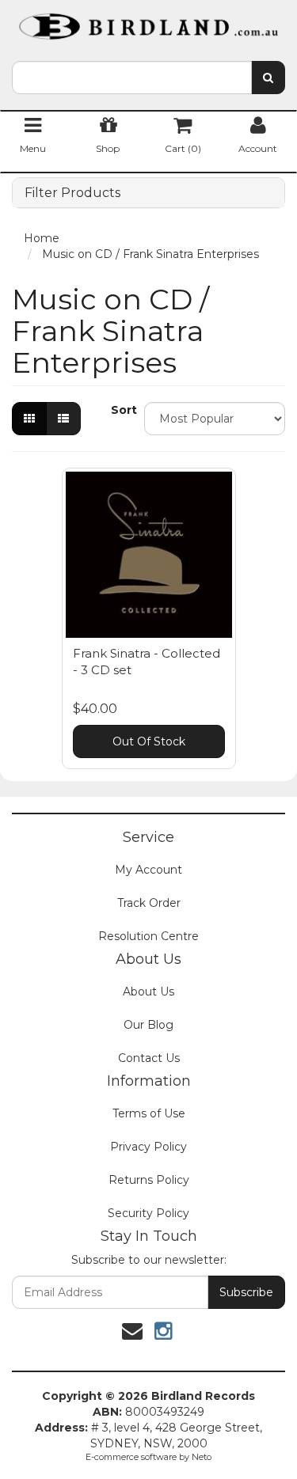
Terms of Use (148, 1113)
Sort (121, 410)
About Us (148, 991)
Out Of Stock (148, 741)
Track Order (149, 903)
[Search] (268, 77)
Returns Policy (149, 1180)
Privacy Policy (148, 1147)
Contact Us (149, 1058)
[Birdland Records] (148, 21)
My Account (148, 870)
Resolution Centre (148, 936)
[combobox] (132, 77)
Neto (201, 1456)
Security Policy (148, 1213)
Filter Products (72, 193)
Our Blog (148, 1025)
